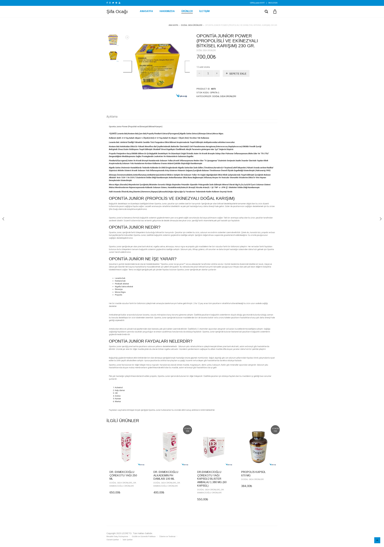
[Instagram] (110, 3)
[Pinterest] (116, 3)
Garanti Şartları (112, 540)
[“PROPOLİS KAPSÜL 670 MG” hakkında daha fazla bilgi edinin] (274, 472)
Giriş (252, 3)
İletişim (204, 11)
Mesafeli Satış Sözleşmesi (117, 536)
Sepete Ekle (237, 73)
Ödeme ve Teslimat (167, 536)
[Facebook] (107, 3)
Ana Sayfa (173, 25)
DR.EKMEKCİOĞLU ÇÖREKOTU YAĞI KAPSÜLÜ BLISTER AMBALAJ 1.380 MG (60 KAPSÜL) (211, 479)
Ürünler (187, 11)
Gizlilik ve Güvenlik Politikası (144, 536)
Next (189, 66)
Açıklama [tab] (111, 116)
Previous (126, 66)
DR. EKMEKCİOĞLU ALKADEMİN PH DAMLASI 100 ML (165, 475)
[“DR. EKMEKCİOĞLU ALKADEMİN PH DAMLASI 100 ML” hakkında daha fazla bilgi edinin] (186, 472)
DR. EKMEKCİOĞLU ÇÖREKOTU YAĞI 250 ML (123, 475)
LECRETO (127, 533)
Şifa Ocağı (117, 11)
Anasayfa (146, 11)
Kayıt (262, 3)
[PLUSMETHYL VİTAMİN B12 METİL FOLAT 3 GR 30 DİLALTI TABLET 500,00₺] (380, 219)
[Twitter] (113, 3)
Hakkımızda (167, 11)
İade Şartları (128, 540)
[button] (142, 472)
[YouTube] (119, 3)
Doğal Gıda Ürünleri (191, 25)
